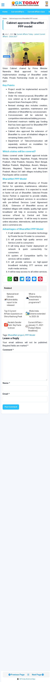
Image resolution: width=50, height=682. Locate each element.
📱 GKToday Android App (26, 679)
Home (5, 12)
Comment (8, 350)
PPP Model (30, 335)
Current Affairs (17, 12)
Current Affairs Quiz (36, 12)
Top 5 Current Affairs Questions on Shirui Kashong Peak (13, 314)
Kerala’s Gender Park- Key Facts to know (14, 325)
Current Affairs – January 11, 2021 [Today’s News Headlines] (35, 326)
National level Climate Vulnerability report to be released (12, 299)
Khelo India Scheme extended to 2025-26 (37, 314)
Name (6, 383)
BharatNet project (16, 335)
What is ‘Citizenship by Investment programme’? (35, 298)
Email (6, 394)
